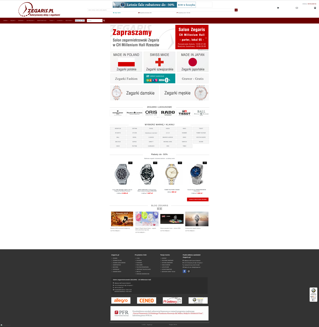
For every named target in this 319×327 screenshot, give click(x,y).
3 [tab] (158, 117)
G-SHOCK (59, 20)
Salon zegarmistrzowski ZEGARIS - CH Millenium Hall (132, 280)
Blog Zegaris (159, 205)
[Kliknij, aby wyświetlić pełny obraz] (122, 219)
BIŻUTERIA (69, 20)
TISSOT (51, 20)
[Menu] (316, 289)
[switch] (313, 300)
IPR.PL (175, 324)
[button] (118, 128)
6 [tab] (163, 117)
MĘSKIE (12, 20)
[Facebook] (184, 271)
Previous (113, 37)
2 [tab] (156, 117)
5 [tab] (161, 117)
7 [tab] (164, 117)
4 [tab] (159, 117)
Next (206, 37)
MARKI (5, 20)
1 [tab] (154, 117)
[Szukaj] (236, 10)
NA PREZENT (30, 20)
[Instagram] (188, 271)
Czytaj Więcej (114, 230)
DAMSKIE (20, 20)
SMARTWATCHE (41, 20)
